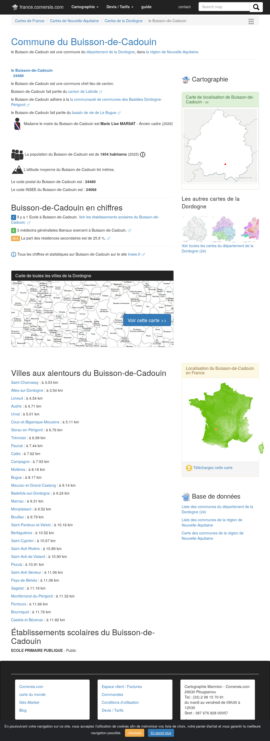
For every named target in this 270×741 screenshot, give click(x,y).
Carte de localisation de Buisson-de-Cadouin (220, 99)
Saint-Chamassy (25, 382)
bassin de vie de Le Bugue (94, 112)
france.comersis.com (41, 6)
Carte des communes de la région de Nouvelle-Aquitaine (213, 535)
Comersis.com (31, 686)
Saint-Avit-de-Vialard (28, 556)
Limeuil (17, 398)
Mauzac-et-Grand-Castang (34, 485)
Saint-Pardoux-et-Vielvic (31, 524)
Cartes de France (29, 20)
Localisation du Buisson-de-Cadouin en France (220, 370)
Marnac (18, 501)
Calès (16, 453)
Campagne (21, 461)
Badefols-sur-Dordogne (31, 493)
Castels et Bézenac (27, 619)
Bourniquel (20, 611)
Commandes (112, 694)
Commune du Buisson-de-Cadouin (84, 41)
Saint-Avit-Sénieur (26, 572)
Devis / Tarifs (112, 710)
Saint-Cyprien (23, 540)
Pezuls (17, 564)
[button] (85, 6)
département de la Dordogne (110, 51)
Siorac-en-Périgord (27, 429)
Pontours (19, 603)
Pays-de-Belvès (24, 580)
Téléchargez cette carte (212, 467)
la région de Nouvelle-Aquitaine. (172, 51)
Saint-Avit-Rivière (26, 548)
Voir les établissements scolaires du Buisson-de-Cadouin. (85, 219)
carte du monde (32, 694)
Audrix (17, 406)
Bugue (17, 477)
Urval (16, 414)
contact (185, 6)
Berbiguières (22, 532)
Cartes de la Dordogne (124, 20)
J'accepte (134, 732)
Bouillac (18, 516)
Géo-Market (29, 702)
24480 (17, 75)
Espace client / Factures (122, 686)
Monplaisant (21, 508)
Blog (23, 710)
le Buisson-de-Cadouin (32, 70)
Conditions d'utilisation (120, 702)
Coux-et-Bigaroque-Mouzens (35, 421)
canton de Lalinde (83, 91)
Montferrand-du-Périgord (32, 596)
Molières (18, 469)
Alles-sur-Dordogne (27, 390)
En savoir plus (161, 732)
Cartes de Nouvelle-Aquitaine (74, 20)
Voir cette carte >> (147, 320)
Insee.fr (135, 254)
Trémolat (19, 437)
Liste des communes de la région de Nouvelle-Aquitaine (212, 522)
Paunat (17, 445)
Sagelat (18, 588)
